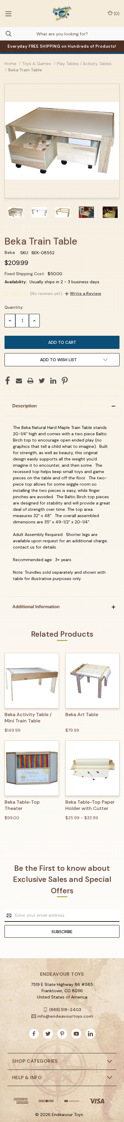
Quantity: (14, 307)
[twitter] (48, 1033)
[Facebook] (8, 380)
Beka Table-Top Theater (22, 805)
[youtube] (76, 1033)
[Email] (19, 380)
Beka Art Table (81, 715)
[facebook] (33, 1033)
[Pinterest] (65, 380)
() (116, 13)
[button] (62, 406)
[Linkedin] (53, 380)
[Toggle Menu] (8, 13)
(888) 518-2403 (65, 1009)
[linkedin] (90, 1033)
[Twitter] (42, 380)
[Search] (5, 33)
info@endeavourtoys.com (65, 1016)
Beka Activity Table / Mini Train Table (28, 718)
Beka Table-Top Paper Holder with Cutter (90, 805)
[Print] (30, 380)
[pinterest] (62, 1033)
